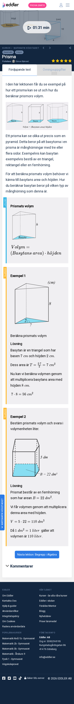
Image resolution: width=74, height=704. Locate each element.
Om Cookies (8, 621)
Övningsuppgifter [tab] (54, 69)
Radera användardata (13, 626)
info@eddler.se (47, 657)
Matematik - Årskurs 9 (13, 654)
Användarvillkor (10, 611)
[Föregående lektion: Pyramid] (43, 48)
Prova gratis (37, 5)
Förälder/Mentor (47, 606)
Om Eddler (7, 595)
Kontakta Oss (9, 600)
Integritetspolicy (10, 616)
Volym (19, 52)
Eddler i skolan (47, 600)
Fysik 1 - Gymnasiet (12, 659)
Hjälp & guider (9, 606)
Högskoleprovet (10, 664)
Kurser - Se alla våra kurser (53, 595)
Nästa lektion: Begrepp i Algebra (37, 554)
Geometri (8, 52)
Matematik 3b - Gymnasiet (16, 648)
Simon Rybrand (22, 61)
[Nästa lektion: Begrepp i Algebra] (50, 48)
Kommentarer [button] (21, 566)
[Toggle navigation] (67, 5)
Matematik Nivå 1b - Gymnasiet (18, 638)
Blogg (42, 611)
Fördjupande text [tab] (20, 69)
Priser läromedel (48, 621)
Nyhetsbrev (45, 616)
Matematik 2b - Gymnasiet (16, 643)
